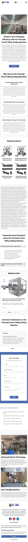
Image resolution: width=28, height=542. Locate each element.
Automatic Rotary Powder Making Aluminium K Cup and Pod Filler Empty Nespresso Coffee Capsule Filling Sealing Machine (21, 159)
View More (4, 307)
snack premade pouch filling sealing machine (12, 418)
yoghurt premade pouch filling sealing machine (12, 421)
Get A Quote (14, 66)
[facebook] (10, 519)
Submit (14, 397)
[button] (9, 312)
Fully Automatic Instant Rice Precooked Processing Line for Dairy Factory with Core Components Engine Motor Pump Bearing (7, 177)
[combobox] (6, 372)
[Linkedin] (17, 519)
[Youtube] (14, 519)
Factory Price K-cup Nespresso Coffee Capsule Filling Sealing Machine (7, 159)
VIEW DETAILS (7, 151)
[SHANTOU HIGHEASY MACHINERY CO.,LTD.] (5, 2)
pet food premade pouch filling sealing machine (12, 423)
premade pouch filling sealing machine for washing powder (13, 412)
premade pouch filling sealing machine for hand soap (13, 415)
